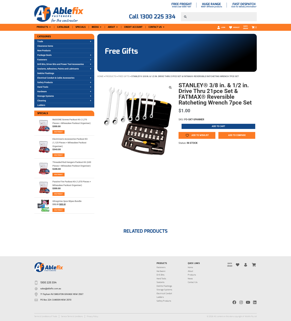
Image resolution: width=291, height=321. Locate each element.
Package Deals (44, 55)
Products (110, 76)
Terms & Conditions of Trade (45, 316)
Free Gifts (121, 51)
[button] (170, 87)
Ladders (41, 105)
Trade (40, 41)
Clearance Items (45, 46)
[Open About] (117, 27)
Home (100, 76)
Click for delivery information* (244, 6)
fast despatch (243, 4)
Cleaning (41, 100)
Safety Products (45, 82)
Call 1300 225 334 (152, 16)
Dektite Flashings (45, 73)
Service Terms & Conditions (72, 316)
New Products (44, 50)
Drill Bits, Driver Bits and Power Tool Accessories (60, 64)
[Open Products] (50, 27)
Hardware (42, 91)
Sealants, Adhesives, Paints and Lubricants (58, 69)
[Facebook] (234, 302)
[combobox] (219, 16)
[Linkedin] (255, 302)
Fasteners (42, 59)
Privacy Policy (92, 316)
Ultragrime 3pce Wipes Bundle (67, 201)
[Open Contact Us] (163, 27)
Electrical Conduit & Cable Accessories (55, 78)
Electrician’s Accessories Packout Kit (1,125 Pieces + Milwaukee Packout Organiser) (70, 142)
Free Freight (181, 4)
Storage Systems (45, 96)
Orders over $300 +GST (181, 6)
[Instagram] (241, 302)
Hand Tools (42, 87)
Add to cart (218, 126)
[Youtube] (248, 302)
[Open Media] (100, 27)
